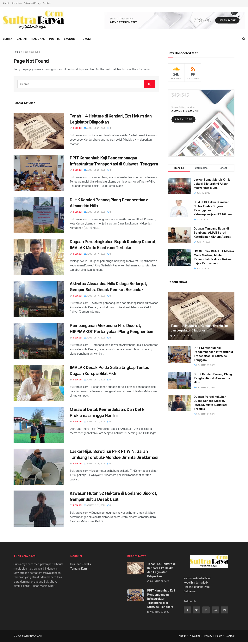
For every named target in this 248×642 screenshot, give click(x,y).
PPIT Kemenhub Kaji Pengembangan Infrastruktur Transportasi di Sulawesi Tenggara (161, 599)
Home (17, 51)
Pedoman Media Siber (197, 578)
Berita (7, 38)
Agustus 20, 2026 (95, 170)
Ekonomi (70, 38)
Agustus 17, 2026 (95, 379)
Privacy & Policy (32, 3)
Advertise (16, 3)
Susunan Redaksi (80, 564)
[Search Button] (149, 84)
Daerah (21, 38)
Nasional (38, 38)
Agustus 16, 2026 (95, 463)
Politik (54, 38)
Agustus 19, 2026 (95, 254)
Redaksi (77, 128)
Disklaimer (190, 591)
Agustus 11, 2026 (95, 505)
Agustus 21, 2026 (95, 128)
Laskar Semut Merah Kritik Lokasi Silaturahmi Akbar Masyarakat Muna (212, 184)
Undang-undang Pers (197, 586)
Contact (47, 3)
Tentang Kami (78, 568)
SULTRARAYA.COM (32, 635)
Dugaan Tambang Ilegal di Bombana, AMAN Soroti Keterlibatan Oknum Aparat (212, 232)
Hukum (86, 38)
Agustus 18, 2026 (95, 296)
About (6, 3)
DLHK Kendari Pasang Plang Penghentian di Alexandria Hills (213, 378)
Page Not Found (31, 51)
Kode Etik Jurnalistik (196, 582)
